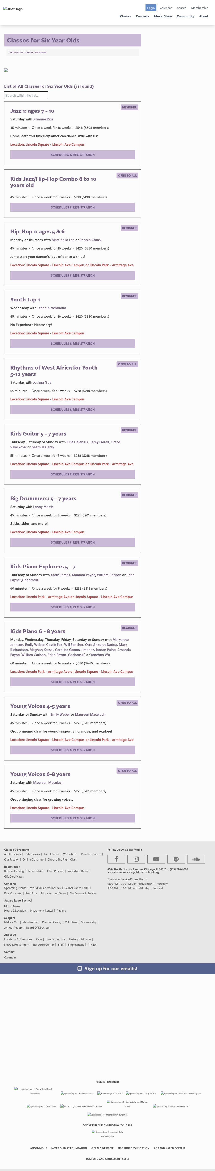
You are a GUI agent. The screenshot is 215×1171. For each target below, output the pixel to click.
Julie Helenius (77, 442)
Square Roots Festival (18, 900)
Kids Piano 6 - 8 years (37, 631)
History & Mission (80, 939)
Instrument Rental (41, 910)
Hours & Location (15, 910)
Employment (76, 945)
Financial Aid (35, 871)
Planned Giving (51, 922)
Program (40, 52)
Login (151, 7)
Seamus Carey (43, 447)
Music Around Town (53, 893)
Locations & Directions (18, 939)
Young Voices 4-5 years (40, 706)
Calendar (166, 7)
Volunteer (71, 922)
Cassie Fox (54, 644)
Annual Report (13, 927)
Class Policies (55, 871)
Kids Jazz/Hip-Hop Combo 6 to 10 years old (53, 182)
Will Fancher (73, 644)
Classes (125, 16)
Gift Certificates (14, 876)
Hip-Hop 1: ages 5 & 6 (37, 231)
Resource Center (43, 945)
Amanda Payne (83, 574)
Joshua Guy (42, 382)
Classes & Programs (16, 850)
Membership (199, 7)
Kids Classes (32, 854)
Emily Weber (35, 644)
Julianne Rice (43, 119)
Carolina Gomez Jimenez (74, 649)
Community (185, 16)
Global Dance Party (76, 888)
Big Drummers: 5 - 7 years (43, 498)
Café (39, 939)
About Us (10, 935)
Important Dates (77, 871)
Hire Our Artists (55, 939)
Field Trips (31, 893)
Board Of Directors (38, 927)
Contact (9, 952)
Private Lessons (91, 854)
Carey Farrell (99, 442)
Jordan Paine (106, 649)
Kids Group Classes (21, 52)
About (203, 16)
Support (9, 918)
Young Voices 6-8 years (40, 774)
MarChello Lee (63, 239)
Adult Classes (12, 854)
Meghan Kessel (41, 649)
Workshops (70, 854)
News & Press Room (16, 945)
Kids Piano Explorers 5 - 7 (43, 566)
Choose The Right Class (62, 859)
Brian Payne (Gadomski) (66, 654)
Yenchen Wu (100, 654)
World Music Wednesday (45, 888)
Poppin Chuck (91, 239)
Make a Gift (11, 922)
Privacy (92, 945)
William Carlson (109, 574)
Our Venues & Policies (83, 893)
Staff (61, 945)
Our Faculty (11, 859)
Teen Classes (51, 854)
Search (181, 7)
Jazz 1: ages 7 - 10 (32, 111)
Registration (12, 867)
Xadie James (60, 574)
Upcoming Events (15, 888)
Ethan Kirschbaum (51, 307)
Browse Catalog (14, 871)
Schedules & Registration (73, 154)
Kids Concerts (12, 893)
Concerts (142, 16)
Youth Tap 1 (25, 299)
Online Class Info (33, 859)
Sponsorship (89, 922)
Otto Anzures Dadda (101, 644)
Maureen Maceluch (90, 714)
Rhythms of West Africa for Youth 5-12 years (54, 370)
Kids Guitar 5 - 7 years (38, 433)
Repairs (61, 910)
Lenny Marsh (43, 506)
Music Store (163, 16)
